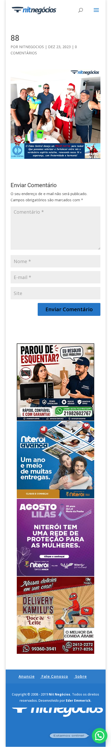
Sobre (81, 676)
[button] (99, 735)
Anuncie (27, 676)
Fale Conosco (55, 676)
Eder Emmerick (78, 700)
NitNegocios (31, 46)
